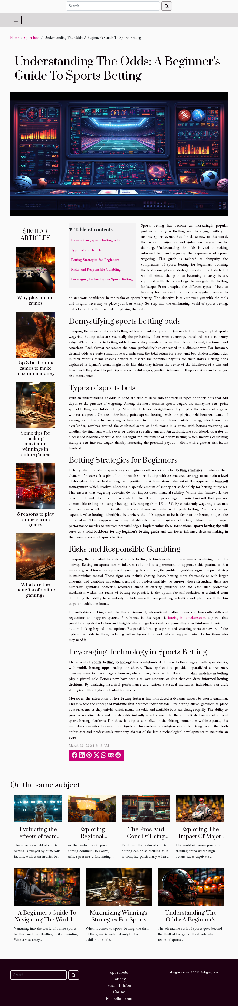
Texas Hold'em (119, 985)
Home (14, 38)
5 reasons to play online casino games (35, 519)
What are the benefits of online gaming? (35, 590)
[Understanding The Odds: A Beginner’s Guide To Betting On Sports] (191, 886)
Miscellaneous (119, 998)
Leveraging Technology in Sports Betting (102, 279)
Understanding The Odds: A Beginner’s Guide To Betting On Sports (191, 923)
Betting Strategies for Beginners (95, 260)
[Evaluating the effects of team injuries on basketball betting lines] (38, 808)
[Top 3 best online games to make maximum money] (35, 334)
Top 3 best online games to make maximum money (35, 368)
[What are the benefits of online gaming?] (35, 556)
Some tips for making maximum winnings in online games (35, 444)
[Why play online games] (35, 269)
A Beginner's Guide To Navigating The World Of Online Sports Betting (47, 919)
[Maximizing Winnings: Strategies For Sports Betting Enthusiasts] (119, 886)
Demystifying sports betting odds (96, 240)
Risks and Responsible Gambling (96, 270)
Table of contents (94, 230)
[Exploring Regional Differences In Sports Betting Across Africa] (92, 808)
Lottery (119, 979)
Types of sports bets (86, 250)
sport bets (31, 38)
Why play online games (35, 300)
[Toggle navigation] (16, 20)
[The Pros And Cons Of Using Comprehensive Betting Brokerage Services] (146, 808)
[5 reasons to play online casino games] (35, 486)
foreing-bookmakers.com (186, 618)
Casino (119, 992)
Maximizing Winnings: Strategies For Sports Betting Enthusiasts (119, 919)
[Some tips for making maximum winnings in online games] (35, 405)
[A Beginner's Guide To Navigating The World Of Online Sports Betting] (47, 886)
